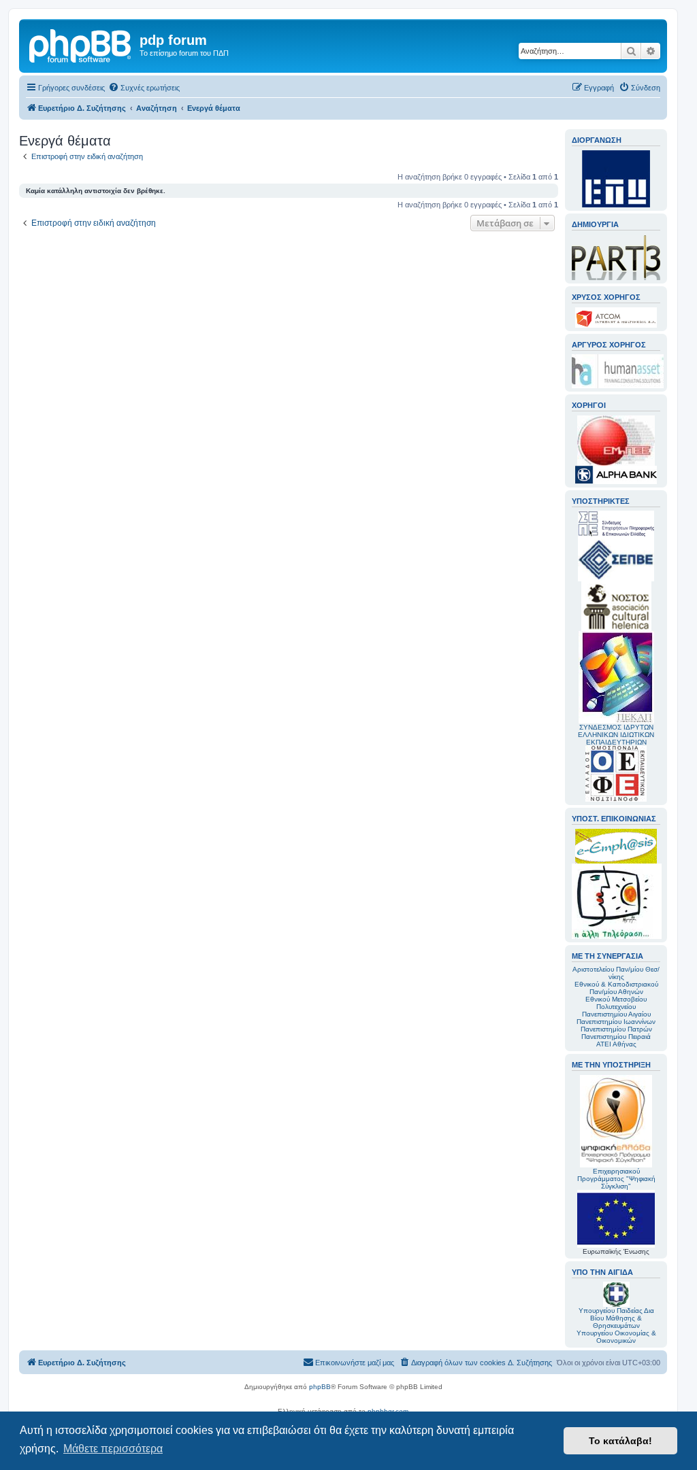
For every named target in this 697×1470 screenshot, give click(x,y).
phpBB (320, 1386)
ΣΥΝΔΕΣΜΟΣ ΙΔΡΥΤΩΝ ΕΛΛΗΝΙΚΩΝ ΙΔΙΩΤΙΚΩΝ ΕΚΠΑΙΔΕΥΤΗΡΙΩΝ (616, 734)
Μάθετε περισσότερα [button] (113, 1448)
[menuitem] (144, 88)
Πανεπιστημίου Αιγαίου (616, 1014)
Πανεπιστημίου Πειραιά (616, 1036)
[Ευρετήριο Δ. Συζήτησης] (81, 44)
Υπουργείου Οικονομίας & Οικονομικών (616, 1336)
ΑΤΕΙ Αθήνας (616, 1044)
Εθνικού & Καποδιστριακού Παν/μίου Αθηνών (616, 987)
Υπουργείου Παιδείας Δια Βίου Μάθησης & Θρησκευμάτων (616, 1318)
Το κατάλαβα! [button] (620, 1440)
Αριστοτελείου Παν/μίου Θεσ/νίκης (616, 972)
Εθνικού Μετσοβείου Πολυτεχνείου (616, 1002)
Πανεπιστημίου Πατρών (616, 1029)
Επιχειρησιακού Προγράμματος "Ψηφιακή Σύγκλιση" (616, 1178)
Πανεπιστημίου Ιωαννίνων (616, 1021)
